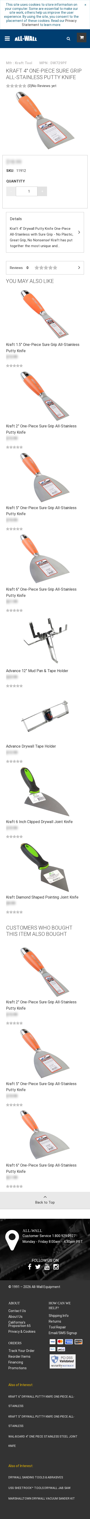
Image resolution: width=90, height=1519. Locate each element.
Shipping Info (59, 1316)
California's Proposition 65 (19, 1324)
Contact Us (17, 1311)
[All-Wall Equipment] (25, 38)
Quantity (15, 181)
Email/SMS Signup (63, 1333)
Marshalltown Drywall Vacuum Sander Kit (41, 1498)
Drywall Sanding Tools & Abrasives (35, 1477)
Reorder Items (19, 1356)
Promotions (17, 1368)
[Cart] (81, 37)
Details (41, 232)
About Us (15, 1317)
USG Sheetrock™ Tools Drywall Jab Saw (39, 1488)
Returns (55, 1321)
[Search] (68, 39)
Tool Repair (57, 1327)
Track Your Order (21, 1351)
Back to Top (45, 1202)
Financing (15, 1362)
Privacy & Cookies (22, 1331)
